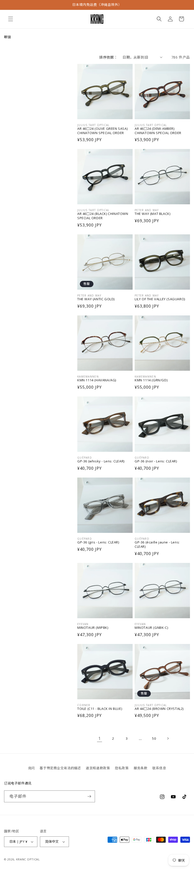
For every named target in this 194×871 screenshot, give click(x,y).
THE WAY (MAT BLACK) (152, 214)
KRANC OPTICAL (28, 859)
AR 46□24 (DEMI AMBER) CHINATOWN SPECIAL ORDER (158, 131)
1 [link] (99, 738)
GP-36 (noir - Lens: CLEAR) (156, 461)
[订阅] (89, 796)
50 (154, 738)
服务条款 (140, 768)
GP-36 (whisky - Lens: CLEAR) (101, 461)
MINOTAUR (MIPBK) (92, 628)
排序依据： (108, 57)
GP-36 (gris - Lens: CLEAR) (98, 542)
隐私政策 (122, 768)
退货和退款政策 (98, 768)
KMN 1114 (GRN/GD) (151, 380)
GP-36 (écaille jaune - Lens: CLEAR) (157, 544)
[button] (10, 18)
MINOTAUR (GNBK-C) (151, 628)
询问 (31, 768)
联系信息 (159, 768)
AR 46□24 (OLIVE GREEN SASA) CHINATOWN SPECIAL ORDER (102, 131)
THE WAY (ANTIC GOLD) (96, 299)
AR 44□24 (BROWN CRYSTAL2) (159, 709)
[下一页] (167, 738)
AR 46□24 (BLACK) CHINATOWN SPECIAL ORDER (102, 216)
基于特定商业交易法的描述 (60, 768)
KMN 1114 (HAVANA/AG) (96, 380)
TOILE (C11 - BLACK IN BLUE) (99, 709)
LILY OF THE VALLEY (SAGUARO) (160, 299)
